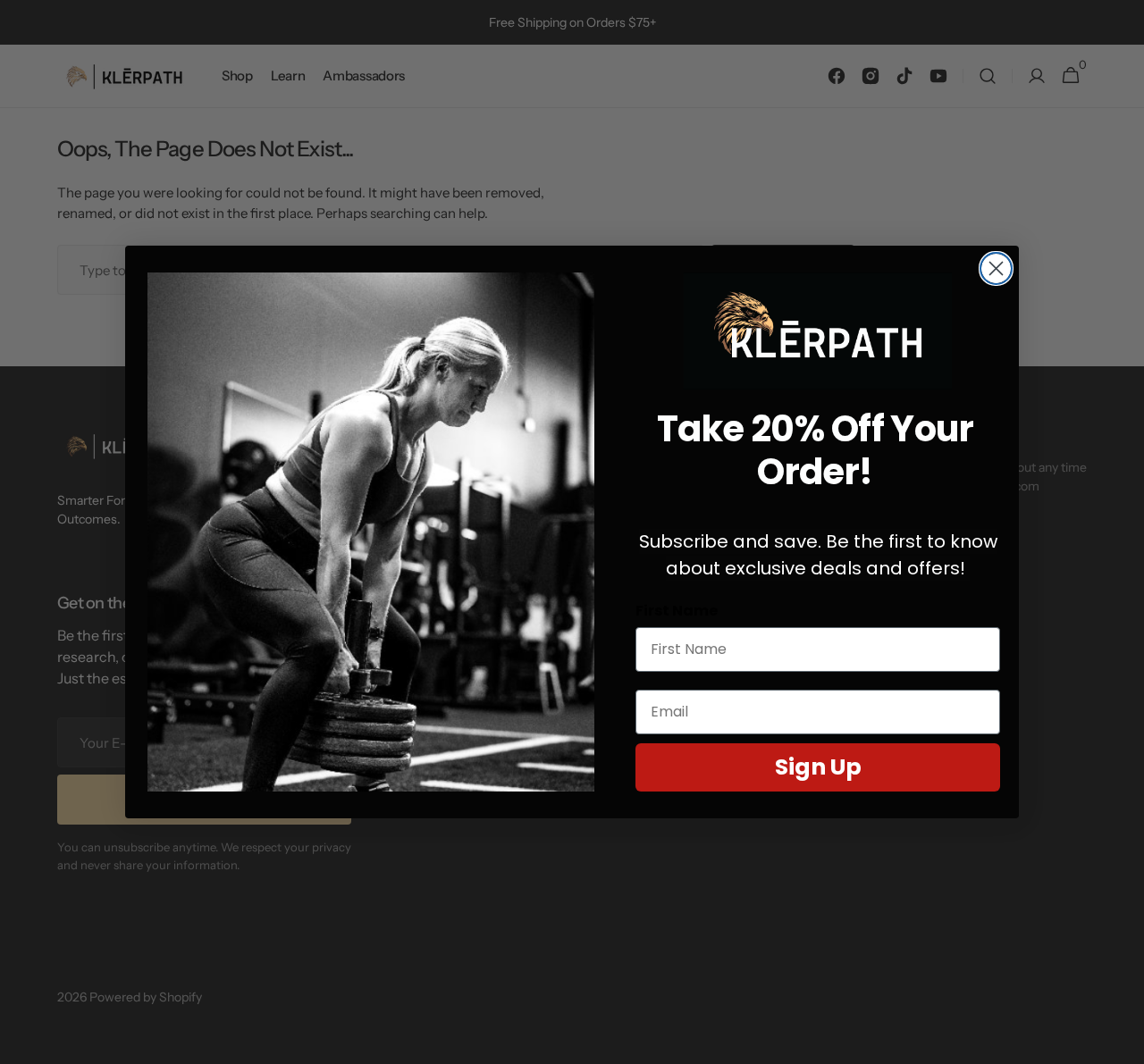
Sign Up (818, 767)
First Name (676, 610)
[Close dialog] (996, 268)
